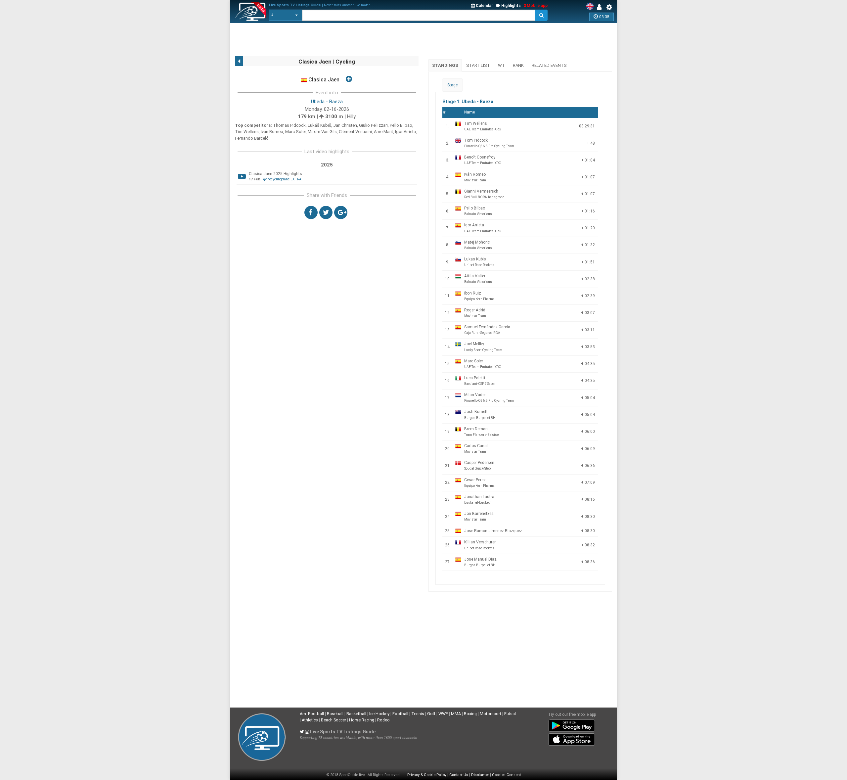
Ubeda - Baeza (327, 102)
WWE (443, 713)
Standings (445, 65)
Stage (452, 85)
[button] (285, 15)
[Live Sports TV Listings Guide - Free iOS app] (572, 738)
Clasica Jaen (323, 79)
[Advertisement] (355, 40)
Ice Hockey (379, 713)
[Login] (601, 7)
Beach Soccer (333, 719)
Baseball (335, 713)
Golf (431, 713)
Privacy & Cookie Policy (426, 775)
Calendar (484, 5)
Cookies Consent (506, 775)
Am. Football (312, 713)
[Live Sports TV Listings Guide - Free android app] (572, 724)
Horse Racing (361, 719)
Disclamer (480, 775)
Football (400, 713)
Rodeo (383, 719)
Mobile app (537, 5)
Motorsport (490, 713)
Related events (549, 65)
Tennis (417, 713)
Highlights (510, 5)
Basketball (356, 713)
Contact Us (458, 775)
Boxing (470, 713)
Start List (478, 65)
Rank (518, 65)
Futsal (510, 713)
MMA (456, 713)
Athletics (310, 719)
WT (501, 65)
